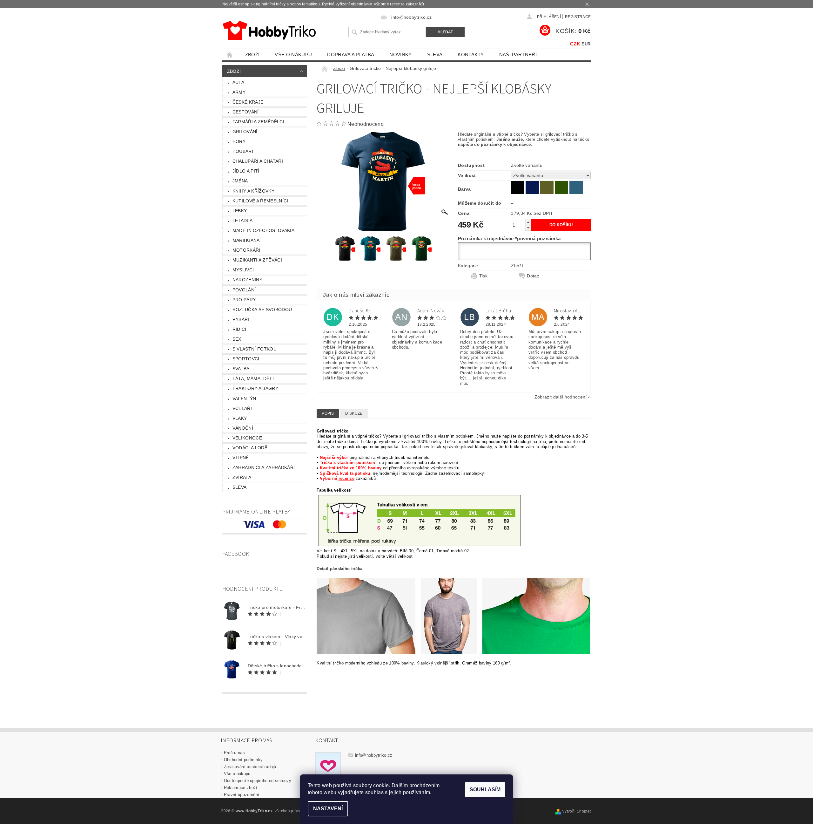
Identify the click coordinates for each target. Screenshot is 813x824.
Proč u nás (234, 752)
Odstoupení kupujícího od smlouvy (257, 780)
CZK (575, 43)
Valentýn (244, 398)
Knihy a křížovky (253, 191)
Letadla (242, 220)
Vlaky (239, 418)
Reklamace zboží (241, 787)
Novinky (400, 54)
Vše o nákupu (293, 54)
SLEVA (435, 54)
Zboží (252, 54)
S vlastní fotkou (254, 348)
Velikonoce (247, 437)
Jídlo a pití (245, 171)
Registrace (578, 17)
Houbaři (242, 151)
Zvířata (241, 477)
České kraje (248, 102)
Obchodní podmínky (243, 759)
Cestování (245, 111)
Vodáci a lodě (249, 447)
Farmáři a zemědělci (258, 121)
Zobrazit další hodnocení (560, 396)
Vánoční (242, 428)
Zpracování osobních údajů (250, 766)
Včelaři (242, 408)
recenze (346, 478)
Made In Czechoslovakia (263, 230)
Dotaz (533, 275)
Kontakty (471, 54)
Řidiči (239, 329)
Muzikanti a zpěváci (257, 259)
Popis (328, 413)
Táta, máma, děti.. (254, 378)
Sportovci (245, 358)
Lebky (239, 210)
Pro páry (244, 299)
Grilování (245, 131)
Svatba (241, 368)
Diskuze (353, 413)
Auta (238, 82)
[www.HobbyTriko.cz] (269, 30)
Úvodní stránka (230, 54)
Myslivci (243, 269)
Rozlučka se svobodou (262, 309)
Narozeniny (247, 279)
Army (238, 92)
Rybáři (240, 319)
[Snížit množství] (528, 228)
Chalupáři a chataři (257, 161)
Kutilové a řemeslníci (260, 200)
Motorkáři (246, 250)
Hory (238, 141)
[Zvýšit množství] (528, 222)
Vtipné (240, 457)
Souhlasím (485, 789)
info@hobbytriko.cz (374, 755)
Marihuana (246, 240)
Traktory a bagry (255, 388)
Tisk (483, 275)
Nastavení (328, 808)
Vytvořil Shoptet (576, 811)
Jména (240, 180)
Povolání (244, 289)
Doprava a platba (350, 54)
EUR (585, 44)
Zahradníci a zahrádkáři (263, 467)
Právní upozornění (241, 794)
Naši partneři (518, 54)
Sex (236, 339)
